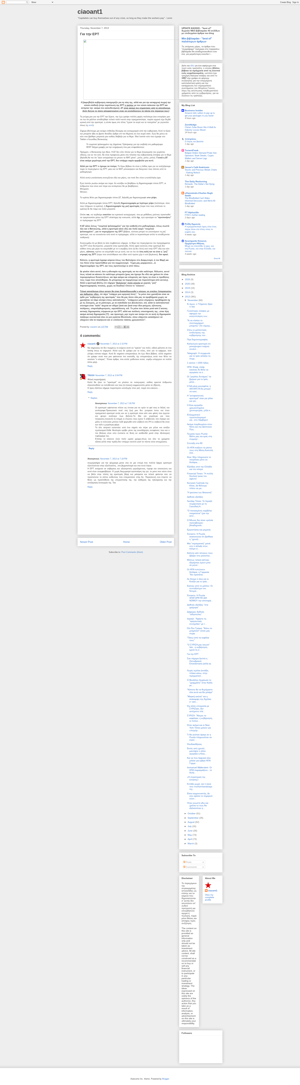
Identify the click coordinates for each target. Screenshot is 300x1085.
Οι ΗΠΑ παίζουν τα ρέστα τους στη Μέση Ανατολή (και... (200, 450)
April (190, 839)
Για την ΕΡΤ (193, 654)
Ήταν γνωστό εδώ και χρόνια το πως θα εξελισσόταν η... (197, 806)
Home (126, 542)
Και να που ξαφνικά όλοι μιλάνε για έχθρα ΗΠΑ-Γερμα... (199, 760)
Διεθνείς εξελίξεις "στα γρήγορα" (197, 606)
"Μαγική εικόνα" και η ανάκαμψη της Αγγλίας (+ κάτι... (199, 699)
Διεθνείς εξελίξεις (195, 497)
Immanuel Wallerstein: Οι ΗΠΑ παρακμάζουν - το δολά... (199, 770)
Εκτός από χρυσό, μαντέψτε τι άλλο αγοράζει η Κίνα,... (197, 751)
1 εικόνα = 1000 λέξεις (198, 363)
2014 (188, 292)
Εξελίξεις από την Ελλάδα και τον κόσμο (199, 468)
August (191, 822)
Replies (94, 398)
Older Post (166, 542)
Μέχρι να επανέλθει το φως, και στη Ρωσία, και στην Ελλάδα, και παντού (200, 249)
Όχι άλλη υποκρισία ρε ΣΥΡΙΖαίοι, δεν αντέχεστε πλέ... (198, 709)
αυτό (91, 125)
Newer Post (86, 542)
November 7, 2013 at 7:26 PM (121, 403)
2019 (188, 288)
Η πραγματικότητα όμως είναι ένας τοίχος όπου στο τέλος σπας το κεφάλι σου (200, 229)
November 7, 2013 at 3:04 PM (108, 375)
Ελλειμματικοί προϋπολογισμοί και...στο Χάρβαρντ (197, 417)
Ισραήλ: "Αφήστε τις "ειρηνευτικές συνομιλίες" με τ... (197, 621)
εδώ (192, 65)
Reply (90, 366)
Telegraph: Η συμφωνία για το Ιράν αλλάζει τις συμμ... (199, 356)
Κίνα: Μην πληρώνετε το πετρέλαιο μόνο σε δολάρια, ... (199, 460)
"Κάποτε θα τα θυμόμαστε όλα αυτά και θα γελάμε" (200, 690)
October (192, 813)
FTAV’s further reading (195, 215)
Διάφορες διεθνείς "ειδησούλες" (195, 613)
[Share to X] (122, 327)
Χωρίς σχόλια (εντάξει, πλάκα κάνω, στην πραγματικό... (198, 673)
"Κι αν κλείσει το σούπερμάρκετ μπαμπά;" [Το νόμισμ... (199, 323)
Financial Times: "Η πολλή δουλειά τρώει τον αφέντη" (200, 476)
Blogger (165, 1079)
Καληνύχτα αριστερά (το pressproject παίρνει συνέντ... (199, 346)
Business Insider (194, 110)
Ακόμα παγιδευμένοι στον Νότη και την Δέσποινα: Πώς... (199, 427)
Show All (217, 258)
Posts (188, 862)
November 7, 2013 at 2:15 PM (113, 344)
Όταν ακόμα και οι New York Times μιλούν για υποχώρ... (199, 728)
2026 (188, 279)
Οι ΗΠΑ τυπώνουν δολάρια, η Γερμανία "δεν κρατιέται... (198, 572)
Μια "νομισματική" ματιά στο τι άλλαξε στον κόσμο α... (198, 546)
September (193, 818)
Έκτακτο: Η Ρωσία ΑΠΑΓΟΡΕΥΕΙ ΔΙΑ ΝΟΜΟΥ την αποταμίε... (200, 598)
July (190, 826)
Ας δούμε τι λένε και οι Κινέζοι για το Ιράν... (198, 580)
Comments (191, 867)
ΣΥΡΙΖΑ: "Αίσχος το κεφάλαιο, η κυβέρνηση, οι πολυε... (200, 718)
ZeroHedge (191, 124)
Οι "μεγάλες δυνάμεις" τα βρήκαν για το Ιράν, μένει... (199, 379)
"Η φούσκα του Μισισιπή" (199, 492)
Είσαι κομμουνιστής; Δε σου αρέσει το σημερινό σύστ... (199, 796)
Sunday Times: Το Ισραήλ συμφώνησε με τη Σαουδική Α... (199, 504)
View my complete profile (209, 897)
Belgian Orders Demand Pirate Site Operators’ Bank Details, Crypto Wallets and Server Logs (201, 156)
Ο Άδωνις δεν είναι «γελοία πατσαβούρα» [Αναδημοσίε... (200, 523)
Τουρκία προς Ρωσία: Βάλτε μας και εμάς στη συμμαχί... (199, 436)
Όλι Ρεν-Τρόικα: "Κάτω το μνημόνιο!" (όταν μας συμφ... (199, 631)
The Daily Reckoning (196, 181)
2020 (188, 284)
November (193, 300)
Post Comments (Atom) (132, 552)
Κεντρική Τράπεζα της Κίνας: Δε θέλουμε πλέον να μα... (197, 485)
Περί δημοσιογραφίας (197, 339)
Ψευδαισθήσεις (194, 744)
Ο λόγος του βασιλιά (194, 141)
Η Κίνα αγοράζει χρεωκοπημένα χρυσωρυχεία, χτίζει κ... (199, 408)
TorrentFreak (191, 150)
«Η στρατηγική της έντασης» (196, 778)
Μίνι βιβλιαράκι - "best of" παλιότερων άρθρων (197, 40)
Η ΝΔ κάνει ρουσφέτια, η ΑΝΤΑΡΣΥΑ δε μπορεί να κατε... (199, 389)
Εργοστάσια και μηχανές (199, 529)
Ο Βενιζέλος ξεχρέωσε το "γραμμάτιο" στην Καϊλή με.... (199, 683)
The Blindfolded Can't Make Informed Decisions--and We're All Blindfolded (200, 201)
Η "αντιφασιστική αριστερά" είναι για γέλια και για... (200, 398)
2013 (188, 296)
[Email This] (116, 327)
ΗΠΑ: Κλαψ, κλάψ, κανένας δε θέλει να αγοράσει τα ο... (197, 370)
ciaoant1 (90, 11)
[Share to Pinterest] (128, 327)
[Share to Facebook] (125, 327)
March (191, 843)
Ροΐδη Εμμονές (192, 224)
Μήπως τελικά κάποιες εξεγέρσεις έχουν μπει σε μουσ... (198, 562)
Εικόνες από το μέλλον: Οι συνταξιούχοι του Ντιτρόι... (200, 588)
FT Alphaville (192, 212)
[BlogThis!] (119, 327)
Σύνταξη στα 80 (194, 443)
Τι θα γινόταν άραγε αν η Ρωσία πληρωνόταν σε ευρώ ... (199, 737)
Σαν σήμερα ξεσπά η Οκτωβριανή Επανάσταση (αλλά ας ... (199, 662)
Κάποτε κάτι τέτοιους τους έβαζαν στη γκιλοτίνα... (200, 554)
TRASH (91, 375)
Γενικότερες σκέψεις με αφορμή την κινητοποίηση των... (198, 313)
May (190, 835)
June (190, 830)
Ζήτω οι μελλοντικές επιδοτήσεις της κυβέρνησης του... (197, 332)
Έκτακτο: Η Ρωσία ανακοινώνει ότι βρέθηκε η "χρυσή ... (200, 536)
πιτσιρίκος (190, 139)
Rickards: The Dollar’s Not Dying (199, 184)
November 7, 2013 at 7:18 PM (113, 459)
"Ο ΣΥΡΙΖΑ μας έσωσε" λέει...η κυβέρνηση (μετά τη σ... (198, 647)
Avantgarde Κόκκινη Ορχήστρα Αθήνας (195, 242)
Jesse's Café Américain (197, 167)
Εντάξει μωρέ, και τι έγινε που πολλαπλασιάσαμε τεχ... (199, 786)
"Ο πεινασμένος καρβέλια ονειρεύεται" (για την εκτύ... (199, 513)
